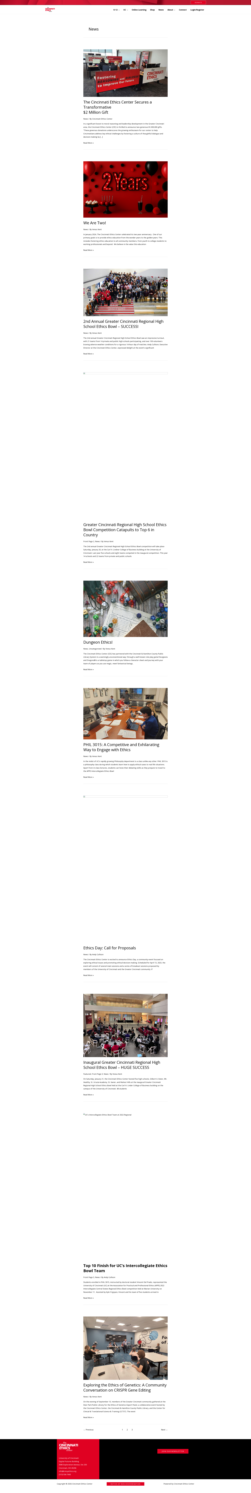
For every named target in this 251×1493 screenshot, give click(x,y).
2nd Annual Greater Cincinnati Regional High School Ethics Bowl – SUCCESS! (123, 324)
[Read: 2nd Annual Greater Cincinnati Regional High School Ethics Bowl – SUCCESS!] (125, 292)
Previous (88, 1429)
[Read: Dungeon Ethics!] (125, 608)
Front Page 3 (97, 1074)
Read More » (88, 143)
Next (164, 1429)
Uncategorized (95, 649)
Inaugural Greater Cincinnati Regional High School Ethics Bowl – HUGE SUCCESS (121, 1065)
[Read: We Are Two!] (125, 189)
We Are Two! (94, 222)
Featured (87, 1074)
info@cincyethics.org (67, 1471)
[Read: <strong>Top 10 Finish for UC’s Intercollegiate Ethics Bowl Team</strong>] (125, 1186)
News (85, 119)
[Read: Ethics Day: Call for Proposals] (125, 869)
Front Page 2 (88, 541)
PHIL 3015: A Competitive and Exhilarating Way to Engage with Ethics (121, 747)
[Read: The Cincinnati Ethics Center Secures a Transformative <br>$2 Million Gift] (125, 73)
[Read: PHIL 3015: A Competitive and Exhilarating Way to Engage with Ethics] (125, 713)
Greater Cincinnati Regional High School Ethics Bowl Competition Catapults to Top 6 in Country (124, 529)
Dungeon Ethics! (98, 642)
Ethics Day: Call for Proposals (109, 948)
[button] (198, 2)
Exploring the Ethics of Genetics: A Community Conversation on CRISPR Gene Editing (125, 1387)
